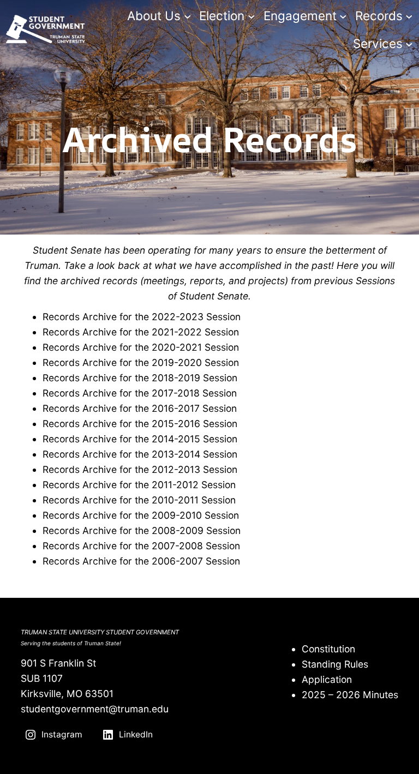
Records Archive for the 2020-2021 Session (141, 347)
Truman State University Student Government (100, 632)
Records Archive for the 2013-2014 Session (140, 454)
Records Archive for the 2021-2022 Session (141, 332)
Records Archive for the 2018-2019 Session (140, 377)
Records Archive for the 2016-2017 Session (140, 408)
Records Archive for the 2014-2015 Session (140, 439)
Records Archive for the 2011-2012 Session (139, 484)
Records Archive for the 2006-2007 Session (141, 561)
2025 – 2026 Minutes (350, 694)
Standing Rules (335, 664)
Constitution (328, 649)
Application (327, 679)
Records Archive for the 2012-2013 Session (140, 469)
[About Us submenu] (187, 16)
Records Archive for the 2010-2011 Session (139, 500)
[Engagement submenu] (343, 16)
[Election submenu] (251, 16)
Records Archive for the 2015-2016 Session (140, 423)
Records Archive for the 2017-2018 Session (140, 393)
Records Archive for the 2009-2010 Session (141, 515)
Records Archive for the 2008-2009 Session (142, 530)
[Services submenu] (409, 44)
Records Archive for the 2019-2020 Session (141, 362)
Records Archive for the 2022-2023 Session (143, 316)
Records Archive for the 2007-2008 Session (141, 545)
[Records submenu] (409, 16)
